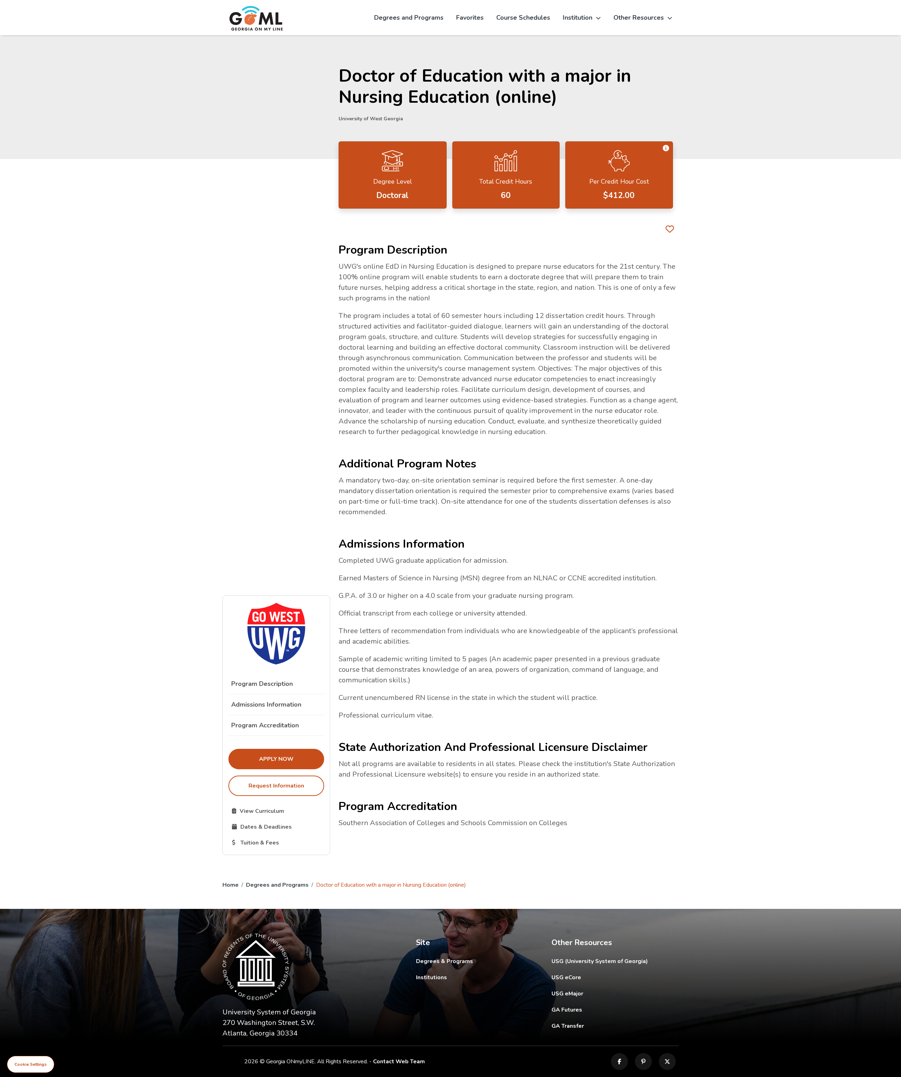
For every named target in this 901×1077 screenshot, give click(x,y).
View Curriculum (278, 811)
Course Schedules (523, 17)
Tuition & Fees (278, 842)
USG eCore (607, 977)
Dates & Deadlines (278, 826)
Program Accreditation (265, 725)
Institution (577, 17)
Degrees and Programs (408, 17)
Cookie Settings (30, 1064)
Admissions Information (266, 704)
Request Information (276, 786)
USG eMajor (608, 993)
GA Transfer (615, 1026)
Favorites (470, 17)
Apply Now (291, 759)
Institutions (431, 977)
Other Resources (638, 17)
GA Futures (615, 1010)
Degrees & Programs (444, 961)
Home (230, 885)
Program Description (262, 684)
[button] (666, 148)
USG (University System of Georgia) (605, 961)
